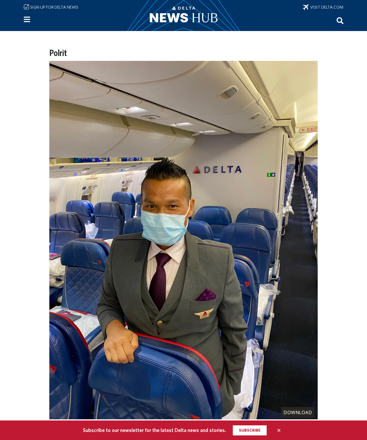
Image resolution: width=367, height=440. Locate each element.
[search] (340, 20)
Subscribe (250, 430)
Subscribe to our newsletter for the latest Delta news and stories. (154, 430)
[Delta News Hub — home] (183, 15)
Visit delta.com (326, 7)
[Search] (340, 20)
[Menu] (27, 19)
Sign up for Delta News (53, 7)
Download (298, 412)
